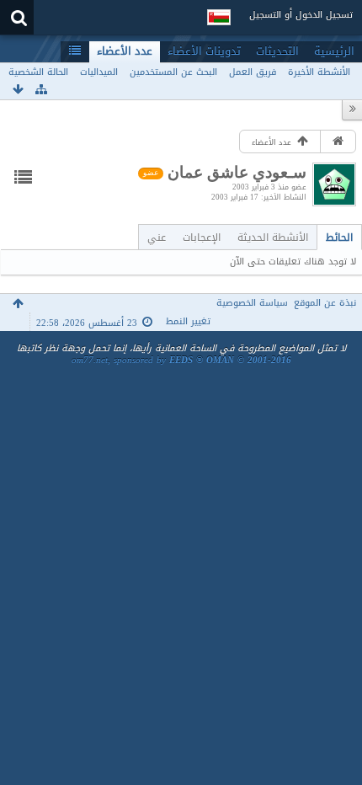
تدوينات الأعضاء (204, 51)
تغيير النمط (188, 321)
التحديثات (277, 51)
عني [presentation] (156, 237)
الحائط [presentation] (339, 237)
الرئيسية (334, 51)
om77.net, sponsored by (181, 360)
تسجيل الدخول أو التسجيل (301, 15)
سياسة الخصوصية (252, 303)
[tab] (339, 237)
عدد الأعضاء (124, 51)
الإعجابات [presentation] (202, 237)
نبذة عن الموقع (325, 303)
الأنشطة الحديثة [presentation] (272, 237)
